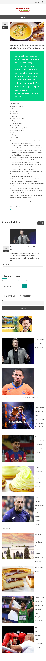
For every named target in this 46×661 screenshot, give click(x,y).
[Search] (24, 286)
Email (3, 300)
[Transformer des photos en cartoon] (17, 324)
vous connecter (15, 281)
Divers (8, 264)
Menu (37, 2)
